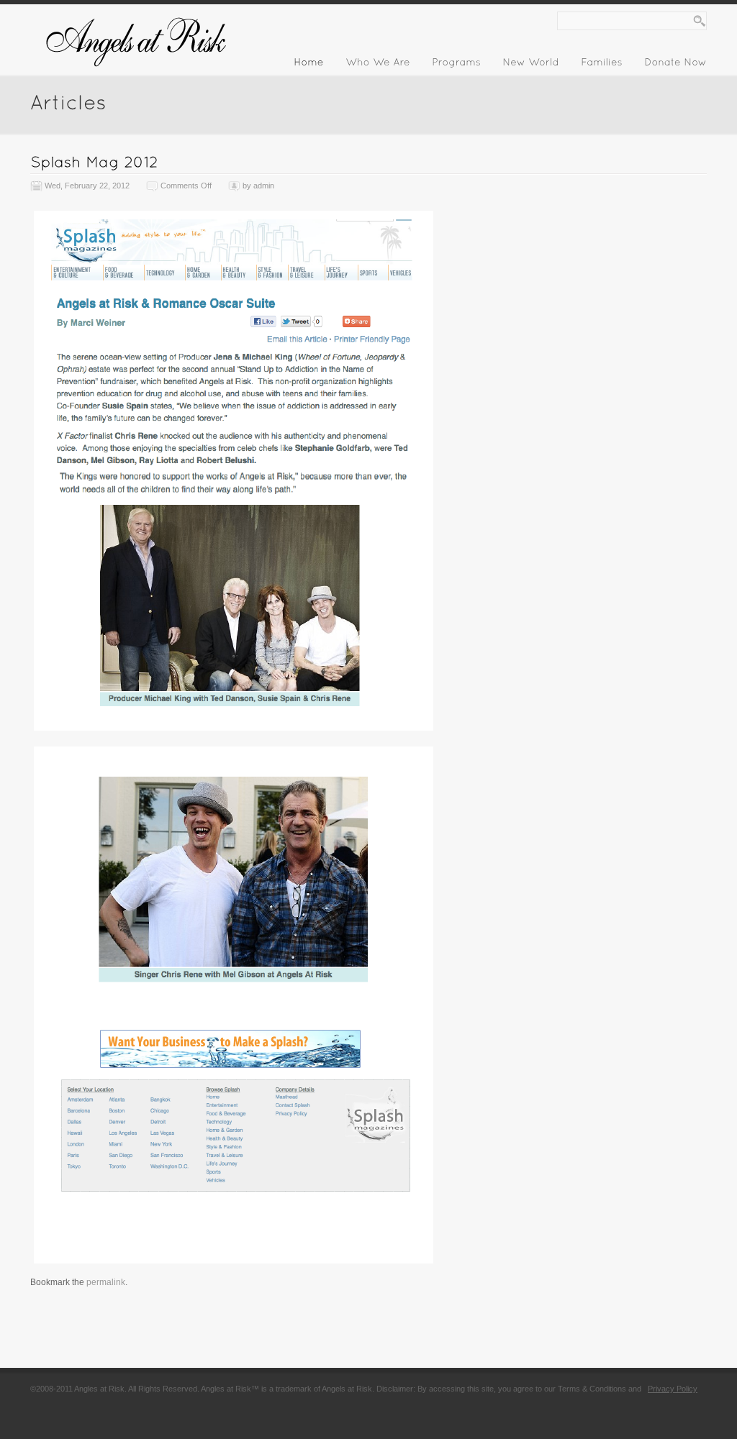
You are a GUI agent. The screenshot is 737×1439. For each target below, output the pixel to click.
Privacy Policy (672, 1388)
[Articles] (68, 101)
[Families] (602, 65)
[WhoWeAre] (377, 65)
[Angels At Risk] (138, 73)
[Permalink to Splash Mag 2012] (94, 161)
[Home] (309, 65)
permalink (105, 1282)
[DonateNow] (675, 65)
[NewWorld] (530, 65)
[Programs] (456, 65)
